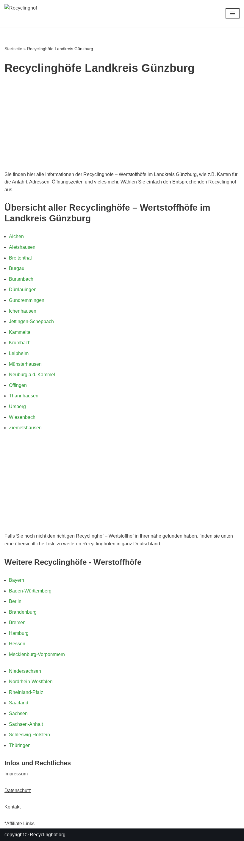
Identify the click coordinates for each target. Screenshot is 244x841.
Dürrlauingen (23, 289)
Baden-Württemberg (30, 590)
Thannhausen (23, 395)
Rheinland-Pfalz (26, 692)
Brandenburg (23, 612)
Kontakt (12, 806)
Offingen (18, 385)
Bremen (17, 622)
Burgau (16, 268)
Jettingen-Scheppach (31, 321)
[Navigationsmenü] (233, 13)
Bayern (16, 580)
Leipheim (19, 353)
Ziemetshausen (25, 427)
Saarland (18, 702)
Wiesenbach (22, 417)
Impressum (16, 773)
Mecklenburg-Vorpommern (37, 654)
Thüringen (20, 745)
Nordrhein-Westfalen (31, 681)
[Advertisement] (122, 126)
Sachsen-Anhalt (26, 724)
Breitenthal (20, 257)
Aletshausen (22, 247)
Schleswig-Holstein (29, 734)
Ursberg (17, 406)
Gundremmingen (26, 300)
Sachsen (18, 713)
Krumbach (20, 342)
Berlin (15, 601)
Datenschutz (17, 790)
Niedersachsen (25, 671)
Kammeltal (20, 332)
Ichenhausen (22, 311)
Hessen (17, 643)
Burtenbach (21, 279)
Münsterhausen (25, 364)
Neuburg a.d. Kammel (32, 374)
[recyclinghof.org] (41, 13)
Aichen (16, 236)
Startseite (13, 48)
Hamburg (19, 633)
